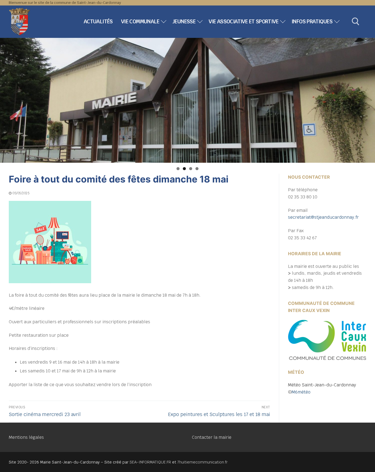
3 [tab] (190, 168)
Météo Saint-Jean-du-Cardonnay (322, 385)
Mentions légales (26, 437)
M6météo (301, 392)
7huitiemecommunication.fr (202, 462)
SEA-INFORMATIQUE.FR (150, 462)
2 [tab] (184, 168)
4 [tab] (196, 168)
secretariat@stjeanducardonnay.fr (323, 217)
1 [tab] (178, 168)
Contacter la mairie (211, 437)
